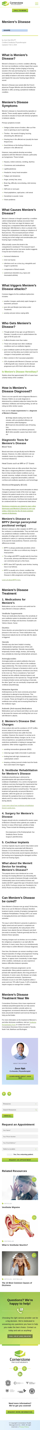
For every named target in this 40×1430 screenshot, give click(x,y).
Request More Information (20, 1412)
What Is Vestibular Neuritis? (15, 1245)
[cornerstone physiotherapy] (12, 3)
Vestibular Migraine (11, 1207)
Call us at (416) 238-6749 (20, 1336)
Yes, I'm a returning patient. (23, 1154)
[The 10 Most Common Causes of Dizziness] (20, 1263)
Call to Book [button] (20, 10)
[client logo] (20, 1356)
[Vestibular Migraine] (20, 1187)
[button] (20, 1104)
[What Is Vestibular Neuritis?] (20, 1225)
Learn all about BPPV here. (11, 580)
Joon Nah (20, 1068)
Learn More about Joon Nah (20, 1077)
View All (7, 1116)
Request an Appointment (20, 1160)
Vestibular (9, 1241)
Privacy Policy (24, 1427)
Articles (8, 1203)
